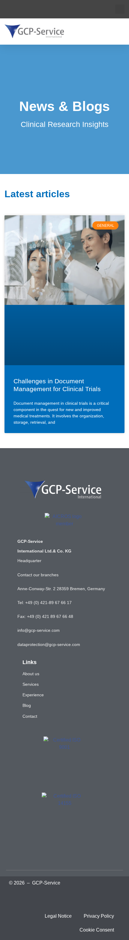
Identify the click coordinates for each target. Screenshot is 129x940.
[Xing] (55, 898)
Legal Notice (58, 916)
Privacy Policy (99, 916)
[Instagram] (91, 898)
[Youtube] (73, 898)
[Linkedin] (38, 898)
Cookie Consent (97, 929)
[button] (119, 9)
